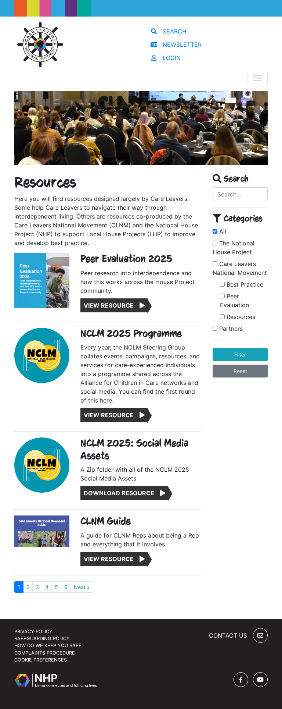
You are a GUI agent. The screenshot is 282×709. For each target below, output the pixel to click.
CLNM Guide (105, 521)
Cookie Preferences (40, 660)
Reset (240, 371)
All (221, 231)
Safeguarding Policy (42, 638)
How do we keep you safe (48, 645)
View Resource (112, 305)
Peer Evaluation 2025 (126, 259)
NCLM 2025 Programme (131, 334)
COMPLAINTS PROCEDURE (44, 653)
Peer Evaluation (234, 301)
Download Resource (122, 493)
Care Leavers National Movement (240, 268)
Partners (230, 328)
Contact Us (228, 635)
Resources (240, 316)
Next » (82, 587)
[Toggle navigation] (257, 78)
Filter (240, 354)
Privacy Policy (33, 631)
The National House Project (233, 248)
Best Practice (244, 284)
